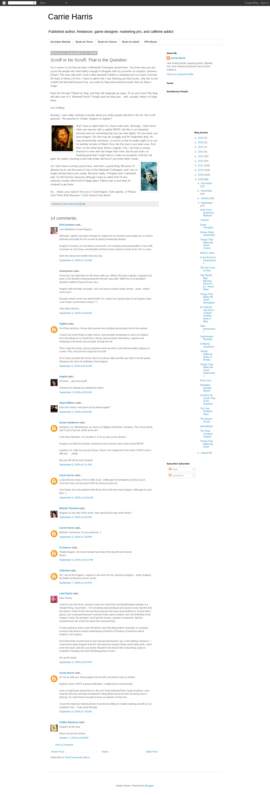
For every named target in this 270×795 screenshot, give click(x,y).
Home (105, 751)
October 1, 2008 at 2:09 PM (73, 738)
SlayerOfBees (67, 402)
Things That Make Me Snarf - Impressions (207, 370)
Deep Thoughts (206, 226)
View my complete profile (180, 74)
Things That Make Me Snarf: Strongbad (207, 298)
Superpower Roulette (206, 338)
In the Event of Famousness (208, 260)
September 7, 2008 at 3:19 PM (75, 582)
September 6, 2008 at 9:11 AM (75, 464)
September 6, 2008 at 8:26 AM (75, 366)
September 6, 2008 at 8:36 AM (75, 412)
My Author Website (61, 42)
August (205, 452)
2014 (201, 151)
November (206, 190)
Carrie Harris (70, 16)
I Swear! (204, 220)
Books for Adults (130, 42)
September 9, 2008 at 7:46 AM (75, 711)
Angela (63, 376)
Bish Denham (67, 224)
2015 (201, 147)
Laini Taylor (65, 593)
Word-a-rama (207, 252)
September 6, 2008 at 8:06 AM (75, 313)
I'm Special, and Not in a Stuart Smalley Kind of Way (207, 314)
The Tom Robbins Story (206, 411)
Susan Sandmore (69, 422)
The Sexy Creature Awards (206, 434)
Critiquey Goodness (207, 345)
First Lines (205, 380)
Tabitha (63, 323)
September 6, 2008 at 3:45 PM (75, 517)
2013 (201, 156)
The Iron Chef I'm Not (207, 269)
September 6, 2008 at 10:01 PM (76, 560)
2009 (201, 174)
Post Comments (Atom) (77, 757)
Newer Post (57, 751)
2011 (201, 165)
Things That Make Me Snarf (206, 444)
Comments (177, 475)
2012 (201, 161)
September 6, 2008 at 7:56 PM (75, 537)
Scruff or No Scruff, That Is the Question (207, 399)
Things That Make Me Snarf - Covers (206, 244)
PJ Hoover (65, 547)
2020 (201, 138)
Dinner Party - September (207, 233)
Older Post (151, 751)
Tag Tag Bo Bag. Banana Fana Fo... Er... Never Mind (207, 282)
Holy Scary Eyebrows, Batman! (207, 212)
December (206, 183)
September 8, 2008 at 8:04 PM (75, 662)
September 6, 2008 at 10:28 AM (76, 497)
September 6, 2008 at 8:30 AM (75, 392)
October (205, 198)
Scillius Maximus (68, 722)
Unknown (64, 570)
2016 (201, 142)
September (207, 203)
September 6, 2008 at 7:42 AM (75, 260)
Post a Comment (64, 744)
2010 (201, 170)
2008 (201, 179)
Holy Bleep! (206, 426)
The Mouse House (206, 420)
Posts (174, 469)
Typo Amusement (207, 329)
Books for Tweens (107, 42)
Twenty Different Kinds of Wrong (206, 355)
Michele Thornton (69, 508)
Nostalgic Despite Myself (205, 388)
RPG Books (150, 42)
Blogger (149, 785)
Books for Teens (84, 42)
